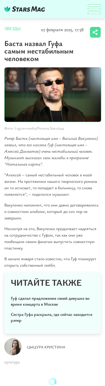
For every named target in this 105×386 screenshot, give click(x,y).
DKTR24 (25, 9)
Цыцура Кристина (46, 346)
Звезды (12, 29)
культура (12, 362)
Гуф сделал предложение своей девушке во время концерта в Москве (50, 301)
